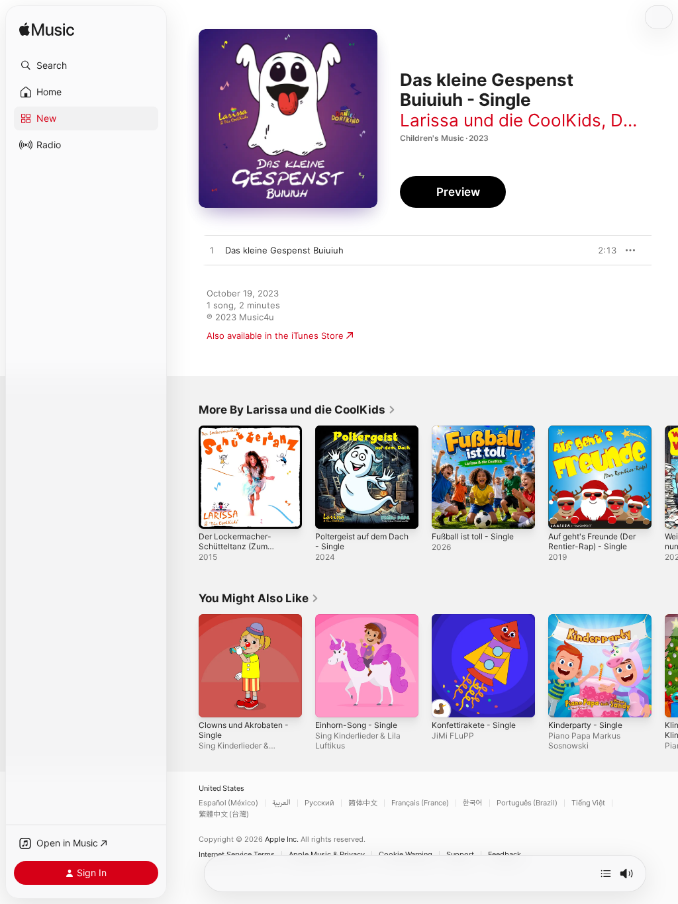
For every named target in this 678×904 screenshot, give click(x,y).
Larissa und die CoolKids (500, 120)
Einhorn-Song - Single (356, 725)
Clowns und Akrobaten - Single (244, 730)
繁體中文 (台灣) (224, 814)
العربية (281, 803)
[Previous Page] (185, 477)
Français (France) (420, 803)
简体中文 (362, 803)
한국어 (473, 803)
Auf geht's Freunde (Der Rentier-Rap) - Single (592, 541)
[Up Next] (606, 873)
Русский (319, 803)
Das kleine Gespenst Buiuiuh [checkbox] (284, 250)
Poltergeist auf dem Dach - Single (362, 541)
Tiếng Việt (588, 803)
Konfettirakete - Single (474, 725)
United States (221, 788)
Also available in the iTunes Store (275, 335)
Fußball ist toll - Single (473, 536)
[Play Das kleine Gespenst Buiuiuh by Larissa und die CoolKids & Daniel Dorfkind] (212, 251)
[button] (86, 65)
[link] (297, 409)
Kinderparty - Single (585, 725)
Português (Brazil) (527, 803)
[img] (46, 30)
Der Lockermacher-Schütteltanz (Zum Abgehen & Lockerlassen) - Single (240, 551)
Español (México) (228, 803)
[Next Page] (664, 477)
